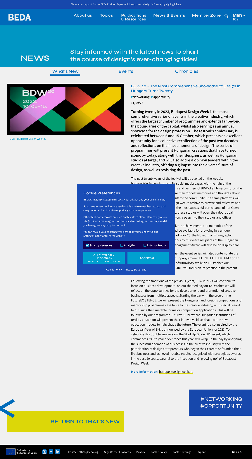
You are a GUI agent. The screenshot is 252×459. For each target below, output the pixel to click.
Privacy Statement (135, 269)
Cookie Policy (114, 269)
